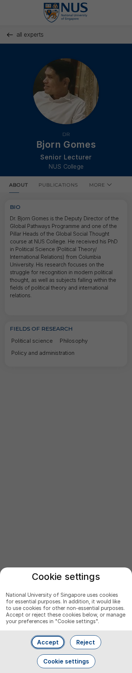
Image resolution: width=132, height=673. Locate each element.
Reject (85, 642)
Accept (48, 642)
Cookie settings (66, 661)
